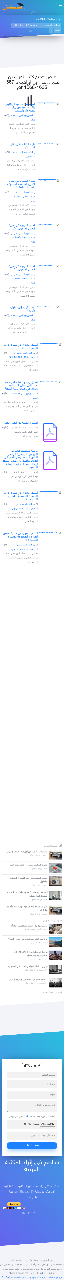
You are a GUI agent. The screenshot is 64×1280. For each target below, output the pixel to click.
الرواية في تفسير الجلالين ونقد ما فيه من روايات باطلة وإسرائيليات (20, 107)
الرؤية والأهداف (55, 1277)
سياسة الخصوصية (37, 1277)
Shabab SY (26, 1192)
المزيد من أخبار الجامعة (52, 992)
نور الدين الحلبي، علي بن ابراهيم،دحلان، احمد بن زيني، (23, 197)
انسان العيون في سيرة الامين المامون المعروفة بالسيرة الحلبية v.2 (20, 496)
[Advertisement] (32, 703)
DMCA (5, 1277)
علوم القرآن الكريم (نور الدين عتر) (22, 145)
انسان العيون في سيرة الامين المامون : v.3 (22, 227)
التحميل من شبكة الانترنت (41, 1116)
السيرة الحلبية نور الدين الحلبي (20, 423)
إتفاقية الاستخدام (19, 1277)
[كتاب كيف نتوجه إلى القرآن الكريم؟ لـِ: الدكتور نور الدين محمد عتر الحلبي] (48, 307)
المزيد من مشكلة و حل (52, 920)
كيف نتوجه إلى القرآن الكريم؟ (22, 309)
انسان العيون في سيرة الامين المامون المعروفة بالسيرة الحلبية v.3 (20, 537)
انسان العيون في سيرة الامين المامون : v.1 (20, 346)
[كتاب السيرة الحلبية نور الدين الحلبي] (50, 432)
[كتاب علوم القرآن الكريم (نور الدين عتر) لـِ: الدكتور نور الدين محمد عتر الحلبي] (48, 144)
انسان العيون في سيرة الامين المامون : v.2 (22, 268)
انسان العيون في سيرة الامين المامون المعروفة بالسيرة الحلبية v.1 (21, 184)
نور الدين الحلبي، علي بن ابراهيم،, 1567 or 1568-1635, (23, 238)
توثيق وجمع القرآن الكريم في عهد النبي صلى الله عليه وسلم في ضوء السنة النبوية (21, 385)
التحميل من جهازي (17, 1116)
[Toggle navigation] (59, 7)
